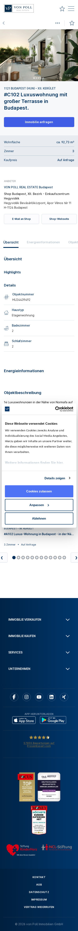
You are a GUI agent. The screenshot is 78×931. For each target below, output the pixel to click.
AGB (39, 884)
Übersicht (11, 242)
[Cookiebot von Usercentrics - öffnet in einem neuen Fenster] (55, 409)
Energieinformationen (43, 242)
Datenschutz (39, 892)
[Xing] (64, 697)
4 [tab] (40, 77)
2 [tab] (36, 77)
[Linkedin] (51, 697)
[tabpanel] (39, 55)
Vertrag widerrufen (39, 907)
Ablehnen (39, 518)
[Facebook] (14, 697)
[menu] (71, 9)
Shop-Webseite (59, 218)
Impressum (39, 899)
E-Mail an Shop (21, 218)
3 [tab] (38, 77)
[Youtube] (39, 697)
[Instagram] (26, 697)
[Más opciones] (57, 23)
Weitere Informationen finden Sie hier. (34, 462)
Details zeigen (55, 478)
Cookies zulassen (39, 491)
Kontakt (39, 877)
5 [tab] (43, 77)
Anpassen (36, 504)
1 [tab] (34, 77)
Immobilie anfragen (39, 122)
